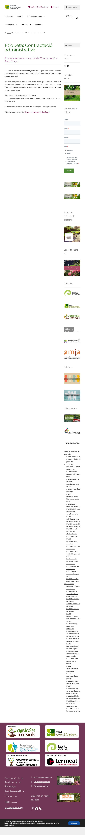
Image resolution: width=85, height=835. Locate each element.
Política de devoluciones (43, 777)
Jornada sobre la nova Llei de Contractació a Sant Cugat (31, 60)
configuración (8, 825)
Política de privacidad (42, 782)
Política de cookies (41, 786)
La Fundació (9, 16)
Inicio (9, 33)
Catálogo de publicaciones (39, 7)
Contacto (38, 25)
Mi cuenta (56, 7)
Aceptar (74, 823)
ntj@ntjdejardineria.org (14, 808)
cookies (14, 821)
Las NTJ (20, 16)
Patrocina (24, 25)
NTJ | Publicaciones (34, 16)
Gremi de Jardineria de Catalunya (37, 112)
